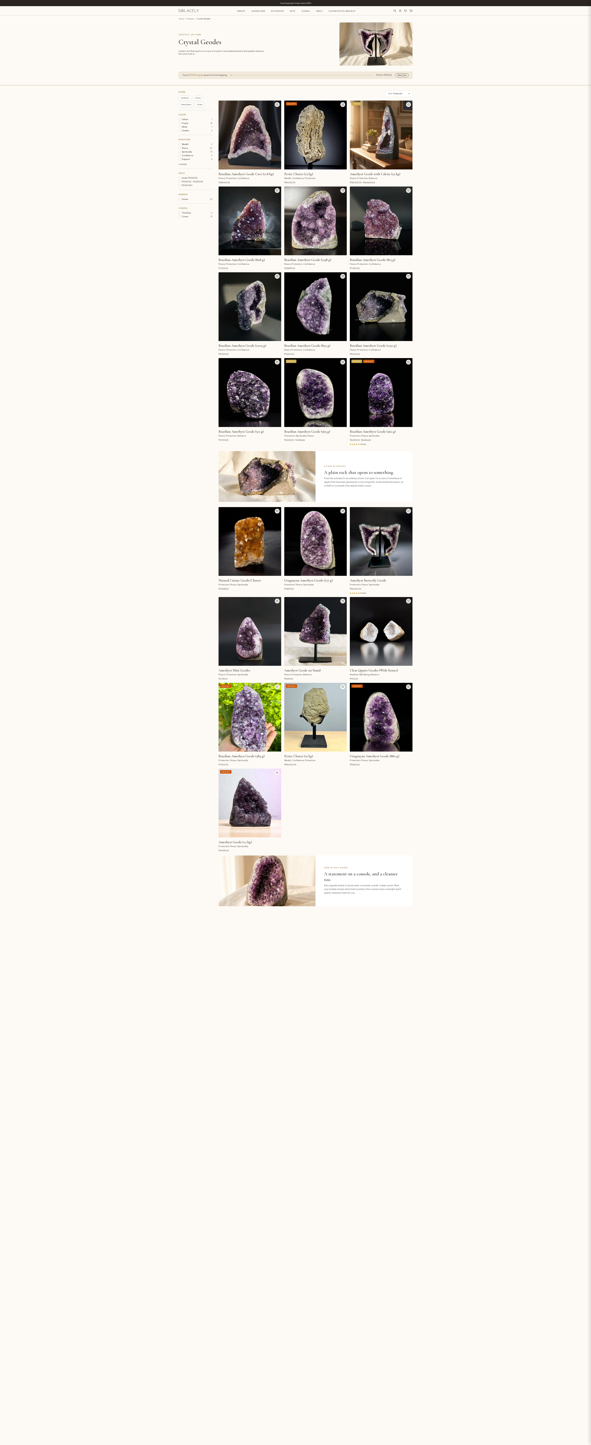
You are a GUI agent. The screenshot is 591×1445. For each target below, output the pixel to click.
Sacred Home (258, 11)
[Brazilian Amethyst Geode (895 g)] (315, 306)
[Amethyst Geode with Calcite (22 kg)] (381, 135)
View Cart (402, 75)
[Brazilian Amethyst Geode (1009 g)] (250, 306)
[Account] (400, 10)
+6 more (183, 164)
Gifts (292, 11)
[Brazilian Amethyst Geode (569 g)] (315, 392)
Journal (305, 11)
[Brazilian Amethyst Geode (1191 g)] (381, 306)
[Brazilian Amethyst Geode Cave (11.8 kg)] (250, 135)
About (319, 11)
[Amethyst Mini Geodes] (250, 631)
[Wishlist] (405, 10)
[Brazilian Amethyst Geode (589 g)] (250, 717)
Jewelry (241, 11)
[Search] (394, 10)
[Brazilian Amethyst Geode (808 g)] (250, 221)
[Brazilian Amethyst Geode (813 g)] (381, 221)
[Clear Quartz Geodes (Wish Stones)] (381, 631)
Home (181, 19)
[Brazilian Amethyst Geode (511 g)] (250, 392)
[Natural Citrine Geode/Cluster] (250, 541)
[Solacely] (189, 10)
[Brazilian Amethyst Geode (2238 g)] (315, 221)
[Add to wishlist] (277, 104)
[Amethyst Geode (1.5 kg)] (250, 803)
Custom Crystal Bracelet (342, 11)
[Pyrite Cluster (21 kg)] (315, 717)
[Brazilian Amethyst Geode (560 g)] (381, 392)
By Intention (277, 11)
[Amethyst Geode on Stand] (315, 631)
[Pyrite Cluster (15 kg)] (315, 135)
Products (190, 19)
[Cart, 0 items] (410, 10)
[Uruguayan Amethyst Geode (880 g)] (381, 717)
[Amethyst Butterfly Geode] (381, 541)
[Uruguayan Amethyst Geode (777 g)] (315, 541)
